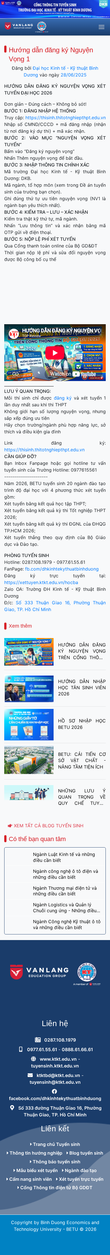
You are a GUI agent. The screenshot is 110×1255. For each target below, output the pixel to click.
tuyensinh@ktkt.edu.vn (55, 1082)
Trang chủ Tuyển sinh (56, 1144)
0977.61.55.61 (42, 1049)
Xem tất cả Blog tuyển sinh (47, 825)
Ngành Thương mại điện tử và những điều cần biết (65, 891)
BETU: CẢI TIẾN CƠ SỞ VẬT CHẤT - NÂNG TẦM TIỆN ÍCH (82, 760)
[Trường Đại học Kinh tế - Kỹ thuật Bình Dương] (27, 27)
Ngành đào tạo (80, 1170)
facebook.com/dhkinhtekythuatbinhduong (55, 1098)
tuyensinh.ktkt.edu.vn (55, 1066)
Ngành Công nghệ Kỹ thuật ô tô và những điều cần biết (67, 924)
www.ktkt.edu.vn (58, 1059)
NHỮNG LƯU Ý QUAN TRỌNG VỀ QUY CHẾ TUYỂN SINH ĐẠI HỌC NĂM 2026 (82, 797)
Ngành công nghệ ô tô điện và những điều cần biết (65, 874)
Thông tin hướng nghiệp (35, 1153)
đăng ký (63, 398)
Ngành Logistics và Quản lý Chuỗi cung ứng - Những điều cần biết (64, 908)
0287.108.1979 (60, 1040)
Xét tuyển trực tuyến (81, 1179)
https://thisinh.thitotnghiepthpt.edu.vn (65, 117)
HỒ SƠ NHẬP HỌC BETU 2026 (82, 724)
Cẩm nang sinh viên (30, 1179)
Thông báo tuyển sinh (56, 1161)
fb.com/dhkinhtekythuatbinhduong (62, 569)
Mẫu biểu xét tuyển (36, 1170)
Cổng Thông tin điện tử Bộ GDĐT (56, 1187)
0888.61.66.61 (77, 1049)
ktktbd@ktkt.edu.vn (58, 1075)
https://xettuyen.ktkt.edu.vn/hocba (41, 582)
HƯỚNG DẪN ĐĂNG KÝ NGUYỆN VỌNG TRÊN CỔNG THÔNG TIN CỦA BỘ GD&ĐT (82, 651)
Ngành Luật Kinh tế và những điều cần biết (64, 857)
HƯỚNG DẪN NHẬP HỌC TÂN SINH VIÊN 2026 (82, 688)
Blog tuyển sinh (85, 1153)
